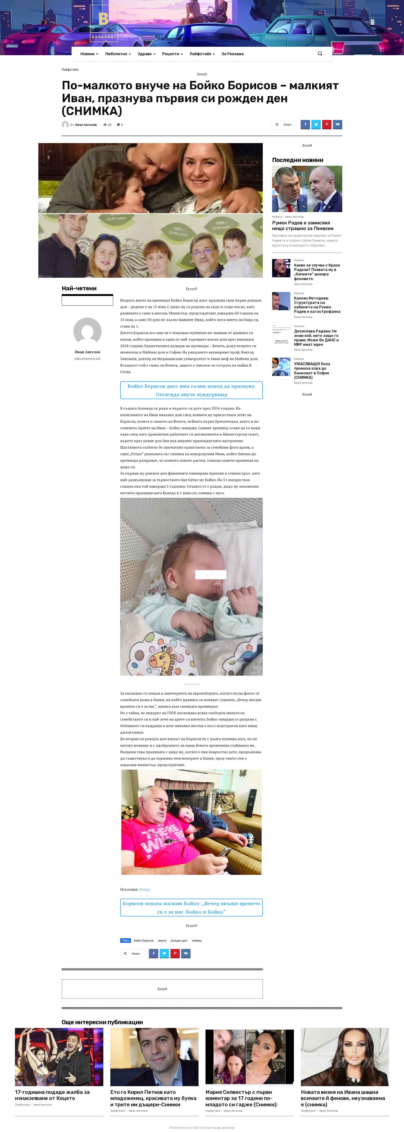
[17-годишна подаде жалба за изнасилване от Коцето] (59, 1057)
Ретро (145, 889)
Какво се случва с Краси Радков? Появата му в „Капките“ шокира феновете (317, 272)
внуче (162, 940)
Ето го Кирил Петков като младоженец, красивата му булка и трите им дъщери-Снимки (153, 1098)
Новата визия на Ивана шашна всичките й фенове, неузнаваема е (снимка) (343, 1098)
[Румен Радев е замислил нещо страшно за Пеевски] (307, 189)
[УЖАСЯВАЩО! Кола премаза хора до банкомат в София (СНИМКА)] (281, 367)
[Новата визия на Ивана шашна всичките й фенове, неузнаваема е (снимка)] (345, 1057)
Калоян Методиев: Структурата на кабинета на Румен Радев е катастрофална (317, 305)
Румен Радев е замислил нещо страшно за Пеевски (302, 225)
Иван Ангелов (86, 124)
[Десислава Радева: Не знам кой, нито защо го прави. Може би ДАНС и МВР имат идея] (281, 334)
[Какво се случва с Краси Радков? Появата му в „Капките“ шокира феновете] (281, 268)
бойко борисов (144, 940)
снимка (197, 940)
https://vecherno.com (87, 358)
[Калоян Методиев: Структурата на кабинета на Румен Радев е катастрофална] (281, 301)
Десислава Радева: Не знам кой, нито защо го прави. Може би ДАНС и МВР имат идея (316, 338)
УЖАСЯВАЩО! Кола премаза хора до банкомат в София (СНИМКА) (312, 371)
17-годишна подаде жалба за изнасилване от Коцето (52, 1095)
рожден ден (179, 940)
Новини (277, 217)
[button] (320, 54)
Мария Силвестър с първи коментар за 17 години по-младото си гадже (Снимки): (242, 1098)
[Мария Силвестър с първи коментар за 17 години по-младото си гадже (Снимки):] (250, 1057)
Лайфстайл (70, 69)
